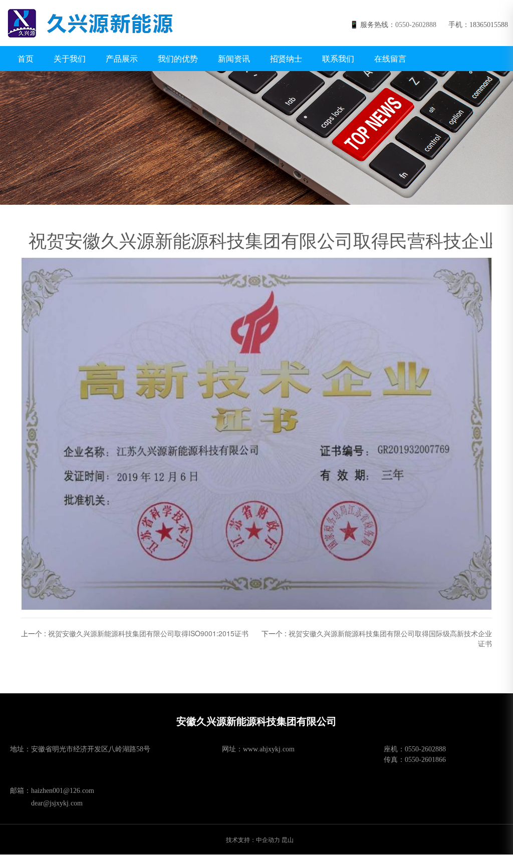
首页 (26, 58)
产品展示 (122, 58)
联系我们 (338, 58)
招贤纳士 (286, 58)
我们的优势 (178, 58)
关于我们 (70, 58)
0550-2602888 (415, 25)
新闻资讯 (234, 58)
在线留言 (390, 58)
